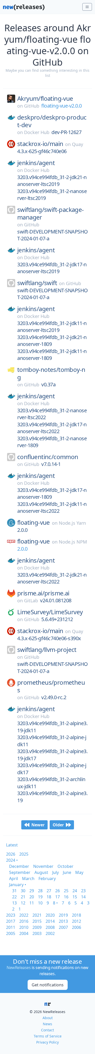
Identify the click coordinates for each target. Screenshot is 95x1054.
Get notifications (48, 985)
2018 (76, 915)
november (43, 866)
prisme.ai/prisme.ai (43, 593)
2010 (23, 927)
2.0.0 (22, 548)
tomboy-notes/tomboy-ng (51, 373)
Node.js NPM (73, 542)
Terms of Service (48, 1036)
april (13, 878)
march (28, 878)
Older (58, 825)
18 (49, 897)
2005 (10, 933)
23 (83, 891)
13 (14, 903)
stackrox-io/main (40, 144)
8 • (55, 903)
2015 (37, 921)
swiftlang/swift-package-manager (50, 213)
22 (14, 897)
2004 (23, 933)
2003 (37, 933)
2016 (23, 921)
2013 (63, 921)
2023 (10, 915)
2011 (10, 927)
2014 (50, 921)
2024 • (12, 860)
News (47, 1023)
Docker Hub (36, 132)
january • (17, 884)
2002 (50, 933)
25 (66, 891)
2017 (10, 921)
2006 (76, 927)
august (41, 872)
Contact (47, 1030)
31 (14, 891)
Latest (12, 845)
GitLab (31, 600)
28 (40, 891)
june (67, 872)
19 (40, 897)
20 (31, 897)
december (19, 866)
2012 (76, 921)
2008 (50, 927)
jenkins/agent (36, 163)
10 (40, 903)
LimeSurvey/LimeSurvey (50, 612)
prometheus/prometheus (51, 686)
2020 (50, 915)
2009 (37, 927)
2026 (10, 854)
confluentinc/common (47, 457)
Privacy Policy (47, 1042)
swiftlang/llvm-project (47, 649)
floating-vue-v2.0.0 (61, 105)
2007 (63, 927)
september (19, 872)
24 (74, 891)
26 (57, 891)
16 (66, 897)
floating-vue (33, 522)
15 (74, 897)
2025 (23, 854)
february (47, 878)
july (55, 872)
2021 (37, 915)
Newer (38, 825)
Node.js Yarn (72, 523)
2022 (23, 915)
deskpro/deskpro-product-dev (52, 121)
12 (23, 903)
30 (23, 891)
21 (23, 897)
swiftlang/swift (37, 283)
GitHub (31, 106)
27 (49, 891)
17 (57, 897)
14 (83, 897)
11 (31, 903)
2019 (63, 915)
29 (31, 891)
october (65, 866)
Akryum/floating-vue (45, 98)
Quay (77, 144)
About (48, 1017)
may (79, 872)
